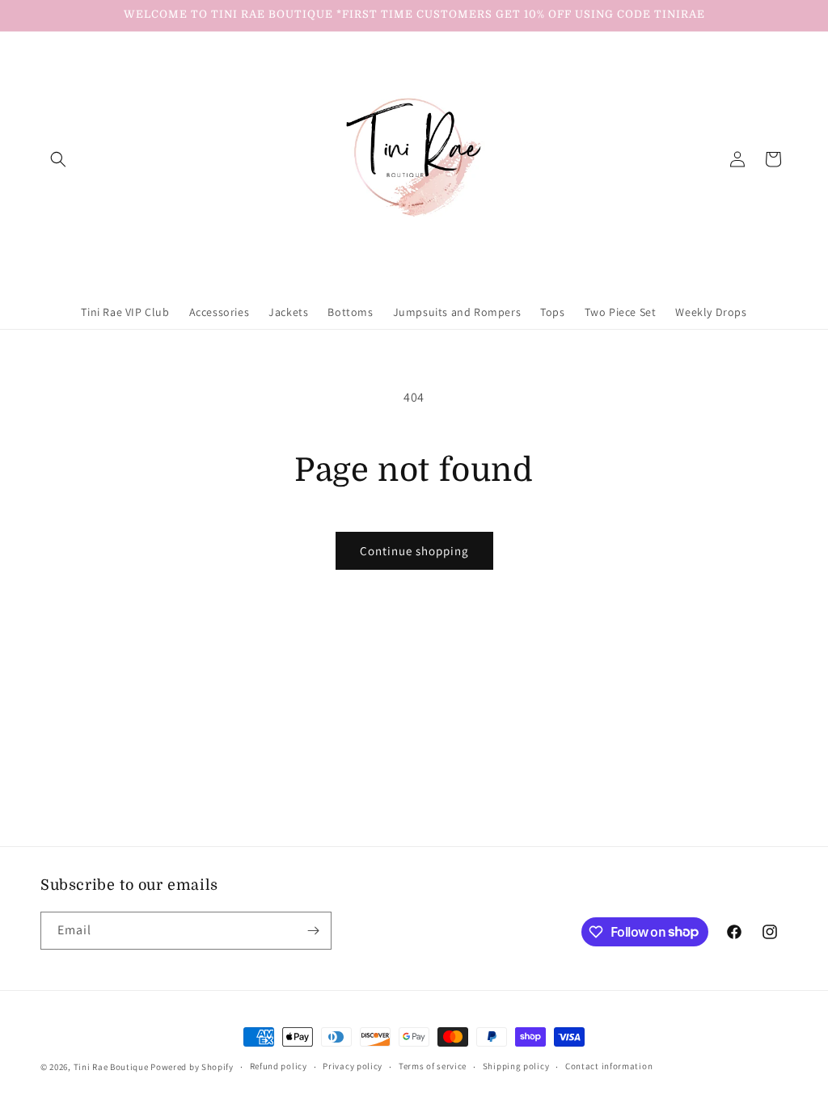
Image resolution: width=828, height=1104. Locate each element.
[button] (58, 159)
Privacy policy (352, 1066)
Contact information (609, 1066)
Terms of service (433, 1066)
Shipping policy (516, 1066)
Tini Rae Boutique (111, 1066)
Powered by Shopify (192, 1066)
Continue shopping (414, 550)
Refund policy (278, 1066)
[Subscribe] (313, 931)
